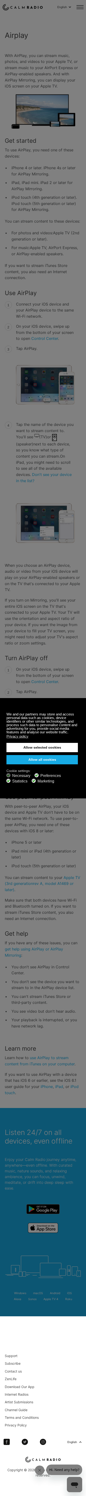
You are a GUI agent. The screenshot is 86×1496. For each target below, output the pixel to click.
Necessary (21, 775)
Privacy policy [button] (17, 736)
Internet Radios (16, 1394)
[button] (69, 732)
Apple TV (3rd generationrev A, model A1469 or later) (42, 883)
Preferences (50, 775)
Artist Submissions (19, 1402)
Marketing (46, 781)
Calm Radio (22, 7)
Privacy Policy (16, 1425)
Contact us (13, 1371)
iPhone (47, 1086)
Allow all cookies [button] (42, 759)
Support (11, 1356)
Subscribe (13, 1363)
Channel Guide (16, 1410)
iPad (59, 1086)
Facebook (6, 1442)
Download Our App (19, 1387)
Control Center (44, 338)
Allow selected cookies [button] (42, 747)
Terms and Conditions (22, 1417)
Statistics (19, 781)
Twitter (25, 1442)
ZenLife (10, 1379)
